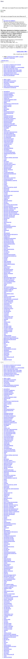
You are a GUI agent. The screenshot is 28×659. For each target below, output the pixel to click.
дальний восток (8, 144)
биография (6, 109)
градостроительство (9, 138)
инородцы (6, 175)
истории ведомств (8, 179)
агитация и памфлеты (9, 92)
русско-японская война (9, 281)
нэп (4, 231)
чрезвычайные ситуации (10, 348)
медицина (6, 203)
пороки (5, 260)
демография (7, 146)
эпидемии (6, 355)
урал (5, 334)
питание (6, 247)
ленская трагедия (8, 195)
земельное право (8, 167)
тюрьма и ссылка (8, 330)
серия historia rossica (9, 293)
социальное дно (8, 303)
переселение (7, 246)
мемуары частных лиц (9, 215)
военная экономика (8, 119)
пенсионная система (9, 242)
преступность (7, 266)
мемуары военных (8, 206)
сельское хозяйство (8, 289)
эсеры (5, 358)
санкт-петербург (8, 282)
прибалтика (7, 268)
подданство (6, 251)
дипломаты (6, 149)
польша (5, 258)
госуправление (7, 137)
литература (6, 198)
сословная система (8, 300)
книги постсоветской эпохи (11, 68)
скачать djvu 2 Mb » (22, 51)
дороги (5, 154)
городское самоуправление (10, 132)
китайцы (6, 185)
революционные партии (10, 277)
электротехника (8, 351)
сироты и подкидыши (9, 296)
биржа (5, 110)
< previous (3, 60)
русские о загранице (9, 280)
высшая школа (7, 126)
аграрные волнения (9, 95)
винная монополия (8, 113)
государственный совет (10, 136)
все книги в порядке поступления (12, 64)
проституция (7, 272)
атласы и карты (7, 105)
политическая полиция (9, 254)
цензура (6, 344)
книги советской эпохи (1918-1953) (13, 71)
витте (5, 114)
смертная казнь (7, 297)
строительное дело (8, 316)
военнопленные (8, 122)
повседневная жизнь (9, 249)
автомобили (7, 91)
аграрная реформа (8, 94)
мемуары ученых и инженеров (11, 214)
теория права (7, 322)
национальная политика (10, 226)
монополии (6, 218)
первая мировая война (9, 243)
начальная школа (8, 227)
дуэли (5, 158)
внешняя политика (8, 115)
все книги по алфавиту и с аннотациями (14, 67)
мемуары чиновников (9, 216)
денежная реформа (8, 148)
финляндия (6, 342)
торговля (6, 324)
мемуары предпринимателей (11, 211)
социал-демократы (8, 301)
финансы (6, 340)
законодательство (8, 165)
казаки (5, 184)
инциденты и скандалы (10, 177)
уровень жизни (7, 335)
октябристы (7, 237)
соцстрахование (8, 305)
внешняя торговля (8, 117)
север (5, 285)
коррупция (6, 189)
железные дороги (8, 163)
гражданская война (8, 140)
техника (6, 323)
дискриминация (8, 150)
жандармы (6, 161)
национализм (7, 225)
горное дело (7, 130)
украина (6, 332)
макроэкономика (8, 200)
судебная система (8, 317)
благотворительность (9, 111)
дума (5, 156)
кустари (6, 194)
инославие (6, 176)
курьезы (6, 192)
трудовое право (7, 327)
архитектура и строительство (11, 103)
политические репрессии (10, 256)
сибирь (5, 295)
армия (5, 102)
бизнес (5, 107)
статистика (12, 58)
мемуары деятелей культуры (11, 207)
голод (5, 129)
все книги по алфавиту (9, 20)
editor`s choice (7, 79)
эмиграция (6, 353)
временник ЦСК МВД (13, 56)
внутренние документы (10, 118)
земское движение (8, 169)
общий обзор (7, 235)
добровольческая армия (9, 153)
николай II (6, 230)
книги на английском (9, 75)
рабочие (6, 274)
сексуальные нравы (9, 286)
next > (7, 60)
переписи (6, 245)
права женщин (7, 261)
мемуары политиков (9, 210)
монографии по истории (10, 80)
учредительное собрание (10, 336)
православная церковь (9, 264)
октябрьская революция (10, 238)
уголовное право (8, 331)
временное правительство (10, 125)
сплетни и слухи (8, 307)
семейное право (8, 291)
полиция (6, 257)
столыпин (6, 313)
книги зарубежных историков (11, 86)
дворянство (6, 145)
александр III (7, 101)
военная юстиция (8, 121)
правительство (7, 262)
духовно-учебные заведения (11, 157)
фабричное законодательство (11, 338)
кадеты (5, 183)
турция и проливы (8, 328)
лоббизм (6, 199)
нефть (5, 229)
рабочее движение (8, 273)
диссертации (7, 84)
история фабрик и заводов (10, 180)
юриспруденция (8, 359)
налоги (5, 220)
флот (5, 343)
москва (5, 219)
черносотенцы (7, 347)
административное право (10, 99)
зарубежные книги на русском (11, 74)
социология (7, 304)
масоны (5, 202)
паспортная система (9, 241)
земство (6, 171)
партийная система (8, 239)
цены (5, 346)
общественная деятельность (11, 234)
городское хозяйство (9, 133)
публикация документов (10, 87)
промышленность (8, 270)
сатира (5, 284)
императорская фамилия (10, 173)
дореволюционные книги (10, 72)
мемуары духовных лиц (10, 208)
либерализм (7, 196)
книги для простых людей (10, 187)
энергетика (6, 354)
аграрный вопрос (8, 96)
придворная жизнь (8, 269)
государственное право (9, 134)
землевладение (7, 168)
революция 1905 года (9, 278)
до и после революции (9, 152)
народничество (7, 222)
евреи (5, 160)
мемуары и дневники (9, 82)
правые (5, 265)
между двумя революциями (11, 204)
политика (6, 253)
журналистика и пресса (10, 164)
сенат (5, 292)
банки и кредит (7, 106)
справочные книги (8, 308)
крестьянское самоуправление (11, 191)
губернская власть (8, 142)
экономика (6, 350)
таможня (6, 319)
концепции (6, 188)
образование (7, 233)
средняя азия (7, 309)
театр (5, 320)
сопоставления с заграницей (11, 299)
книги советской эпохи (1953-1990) (13, 70)
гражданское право (8, 141)
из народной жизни (9, 172)
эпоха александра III (9, 357)
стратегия (6, 315)
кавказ (5, 181)
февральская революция (10, 339)
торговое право (7, 326)
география (6, 127)
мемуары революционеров (10, 212)
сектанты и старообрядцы (10, 288)
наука (5, 223)
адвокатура (6, 98)
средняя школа (7, 311)
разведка (6, 276)
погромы (6, 250)
